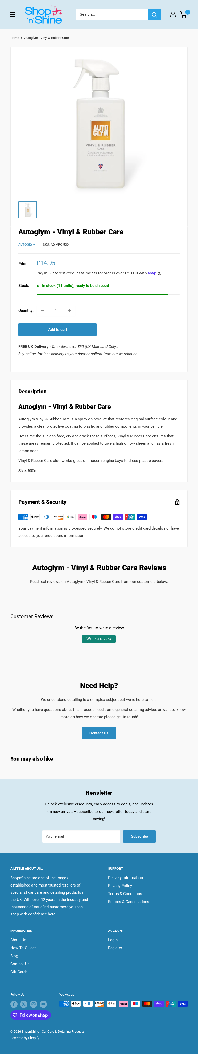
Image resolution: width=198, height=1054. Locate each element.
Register (115, 948)
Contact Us (99, 733)
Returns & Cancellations (128, 901)
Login (113, 940)
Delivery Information (125, 877)
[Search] (154, 14)
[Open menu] (12, 14)
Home (14, 38)
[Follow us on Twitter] (23, 1004)
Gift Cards (19, 972)
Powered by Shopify (24, 1038)
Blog (14, 956)
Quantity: (26, 310)
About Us (18, 940)
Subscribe (139, 836)
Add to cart (57, 329)
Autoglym (26, 244)
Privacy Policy (120, 885)
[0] (183, 14)
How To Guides (23, 948)
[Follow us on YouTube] (43, 1004)
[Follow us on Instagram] (33, 1004)
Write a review (99, 638)
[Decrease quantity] (42, 310)
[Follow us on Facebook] (14, 1004)
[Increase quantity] (69, 310)
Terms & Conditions (125, 893)
